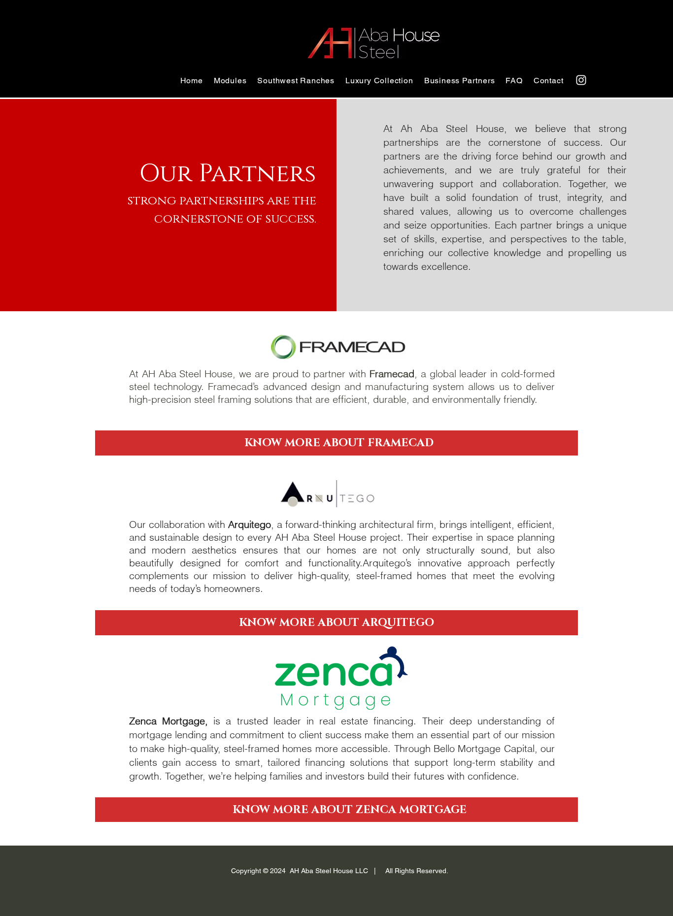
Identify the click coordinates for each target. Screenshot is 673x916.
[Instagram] (581, 80)
